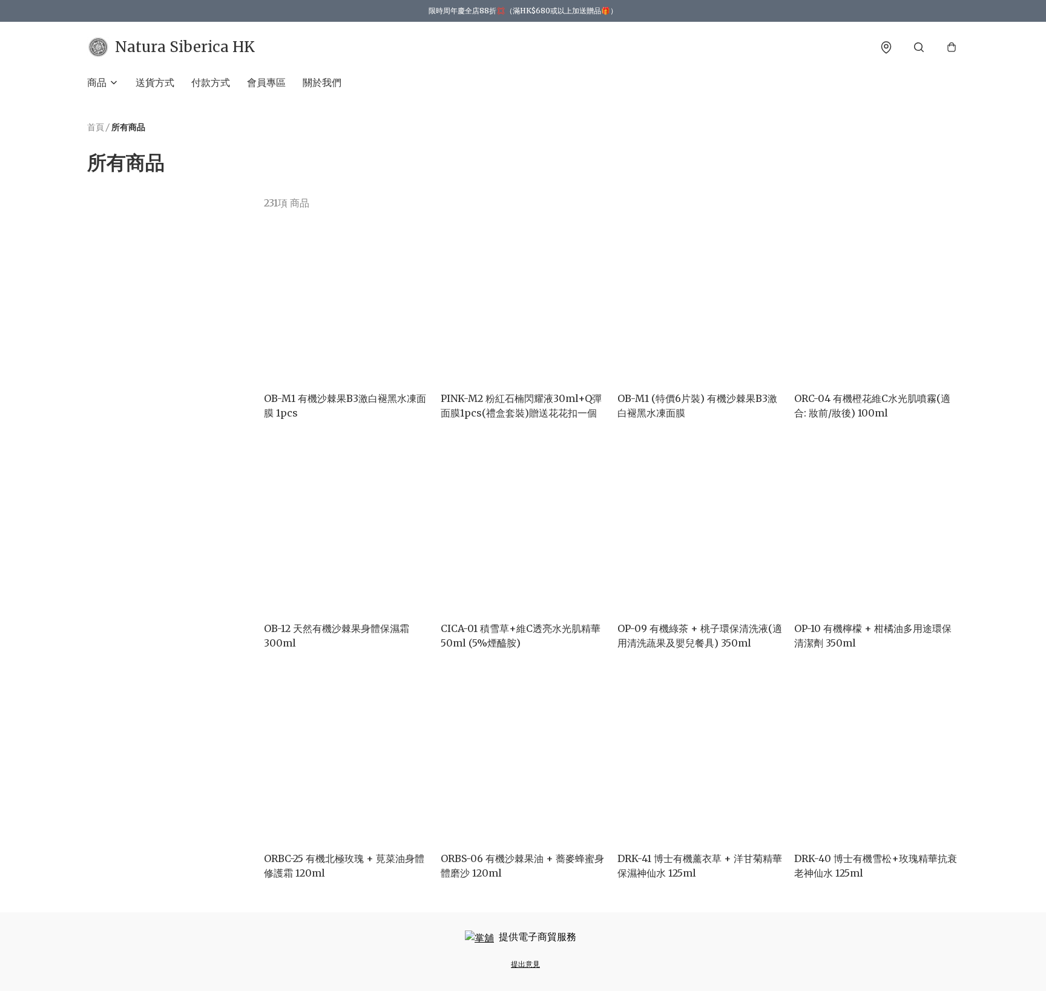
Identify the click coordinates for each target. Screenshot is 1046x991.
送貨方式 (155, 82)
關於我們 (322, 82)
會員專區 (266, 82)
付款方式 (210, 82)
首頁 (95, 127)
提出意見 (525, 964)
